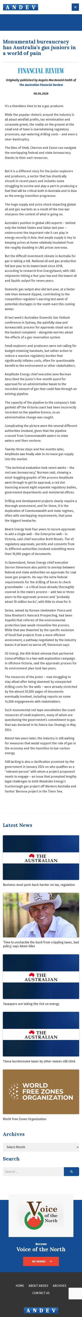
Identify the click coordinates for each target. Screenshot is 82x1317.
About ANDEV (38, 1286)
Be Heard (39, 1261)
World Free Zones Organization (24, 1119)
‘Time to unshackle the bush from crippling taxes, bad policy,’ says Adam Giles (41, 944)
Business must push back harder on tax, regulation (39, 885)
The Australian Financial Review (41, 85)
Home (20, 1286)
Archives (59, 1286)
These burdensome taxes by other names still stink (39, 1061)
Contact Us (41, 1293)
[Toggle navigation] (75, 7)
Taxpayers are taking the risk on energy (31, 1004)
